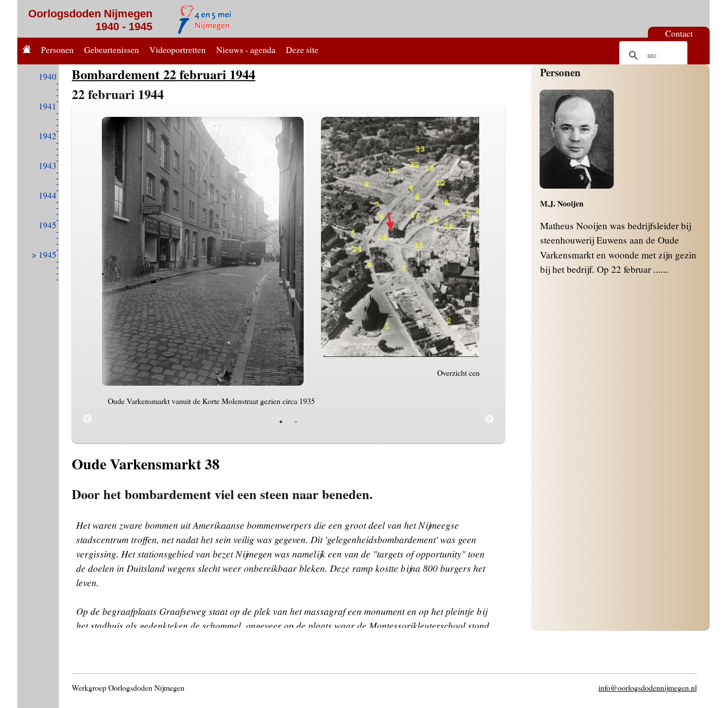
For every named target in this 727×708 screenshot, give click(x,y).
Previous (87, 419)
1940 (47, 76)
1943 (47, 165)
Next (489, 419)
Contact (679, 33)
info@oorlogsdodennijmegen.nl (647, 687)
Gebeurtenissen (111, 49)
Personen (57, 49)
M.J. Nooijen (562, 203)
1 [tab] (281, 422)
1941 (47, 106)
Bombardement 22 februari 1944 (163, 74)
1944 (47, 195)
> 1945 (44, 254)
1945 (47, 225)
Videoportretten (177, 49)
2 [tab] (296, 422)
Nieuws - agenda (245, 49)
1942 (47, 136)
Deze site (302, 49)
